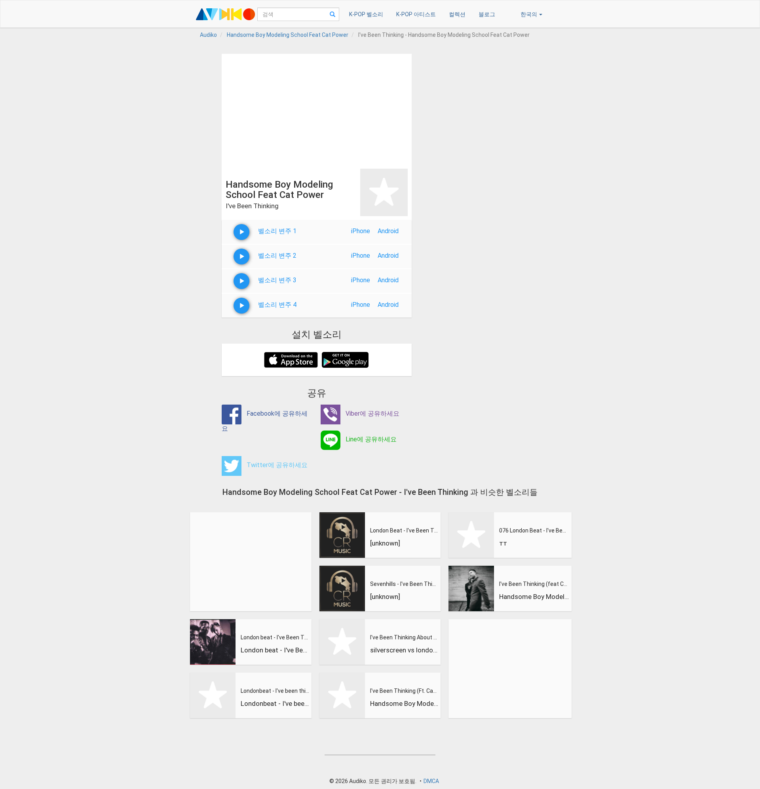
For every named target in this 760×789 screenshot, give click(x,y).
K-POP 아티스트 (416, 14)
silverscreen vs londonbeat (404, 650)
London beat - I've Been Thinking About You (275, 637)
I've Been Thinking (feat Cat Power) (534, 584)
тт (503, 543)
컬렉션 (457, 14)
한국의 (529, 14)
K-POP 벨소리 (366, 14)
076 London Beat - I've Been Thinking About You (534, 530)
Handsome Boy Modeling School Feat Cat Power (404, 703)
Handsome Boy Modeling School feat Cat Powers (534, 597)
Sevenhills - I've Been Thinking (404, 584)
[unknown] (385, 543)
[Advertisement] (317, 109)
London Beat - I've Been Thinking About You (404, 530)
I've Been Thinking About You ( (404, 637)
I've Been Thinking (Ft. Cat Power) (404, 691)
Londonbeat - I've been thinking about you (275, 691)
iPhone (360, 231)
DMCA (431, 781)
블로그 (487, 14)
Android (388, 231)
